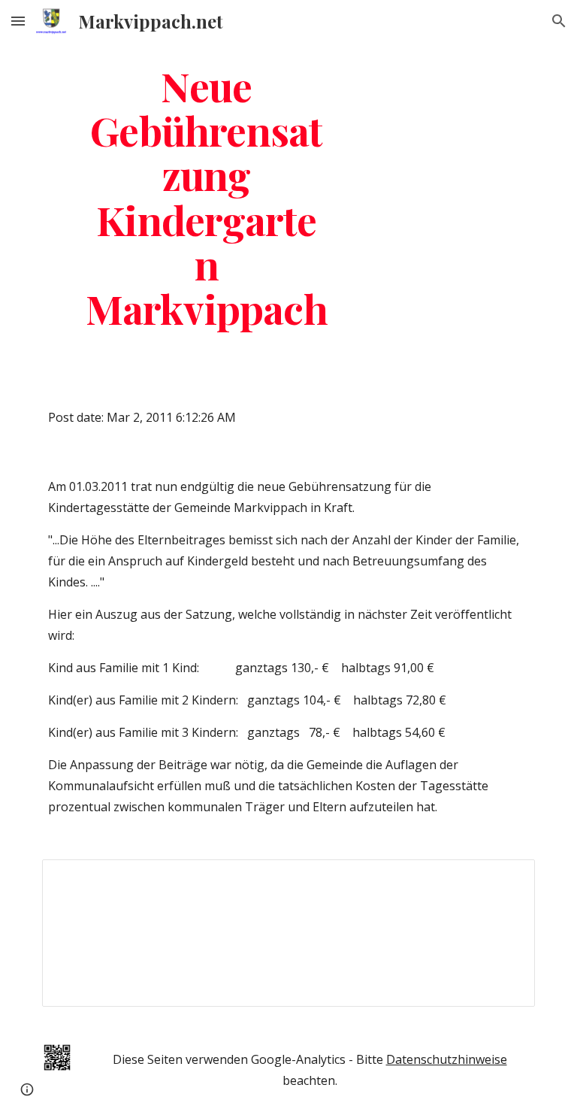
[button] (18, 20)
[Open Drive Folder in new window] (506, 878)
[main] (206, 196)
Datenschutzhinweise (446, 1059)
